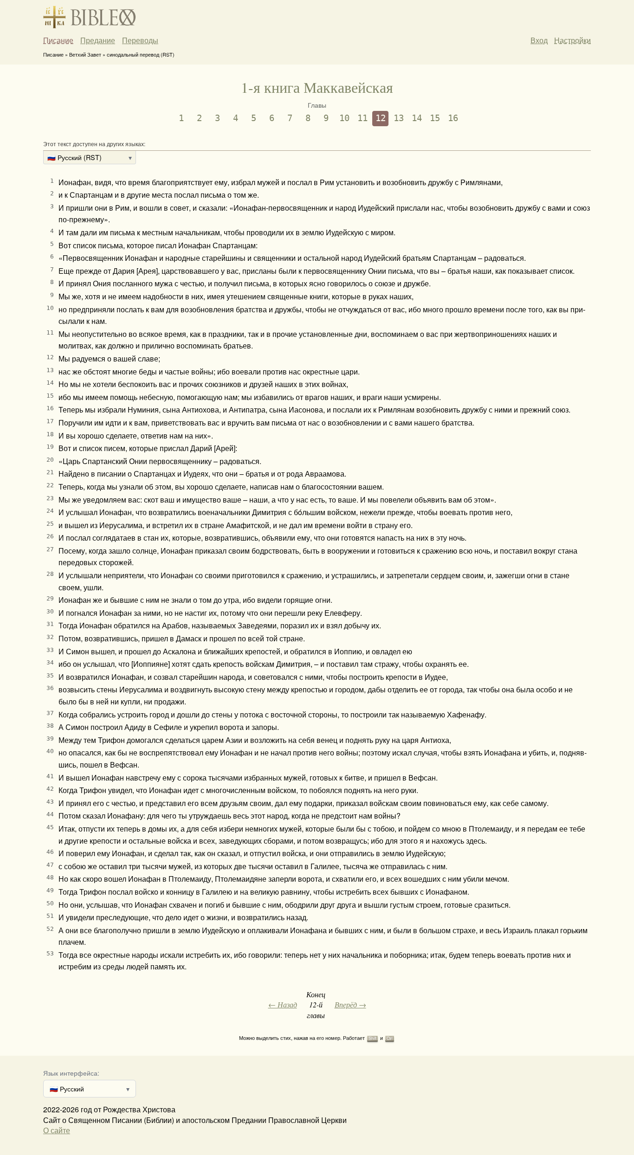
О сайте (56, 1130)
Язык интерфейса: (71, 1073)
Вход (539, 40)
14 (417, 118)
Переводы (140, 40)
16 (453, 118)
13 (399, 118)
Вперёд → (350, 1004)
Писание (58, 40)
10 (344, 118)
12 (380, 118)
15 (435, 118)
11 (362, 118)
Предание (97, 40)
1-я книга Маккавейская (317, 87)
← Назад (282, 1004)
